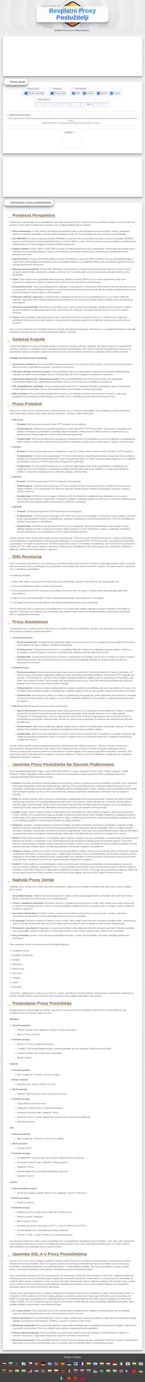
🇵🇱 (56, 1371)
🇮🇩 (115, 1364)
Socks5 (117, 93)
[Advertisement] (72, 56)
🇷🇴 (69, 1371)
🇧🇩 (17, 1364)
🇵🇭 (128, 1371)
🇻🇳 (69, 1378)
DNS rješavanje (37, 93)
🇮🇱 (95, 1364)
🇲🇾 (30, 1371)
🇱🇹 (4, 1371)
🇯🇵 (128, 1364)
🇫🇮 (76, 1364)
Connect (90, 93)
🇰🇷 (141, 1364)
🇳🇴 (43, 1371)
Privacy (67, 1357)
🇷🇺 (76, 1371)
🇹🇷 (134, 1371)
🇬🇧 (56, 1364)
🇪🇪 (69, 1364)
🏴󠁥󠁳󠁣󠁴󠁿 (24, 1364)
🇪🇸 (63, 1364)
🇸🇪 (102, 1371)
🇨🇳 (76, 1378)
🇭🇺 (108, 1364)
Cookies (77, 1357)
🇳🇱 (37, 1371)
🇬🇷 (50, 1364)
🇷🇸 (95, 1371)
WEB (78, 93)
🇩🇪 (43, 1364)
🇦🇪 (4, 1364)
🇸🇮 (89, 1371)
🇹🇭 (121, 1371)
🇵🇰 (63, 1378)
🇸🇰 (82, 1371)
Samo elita (61, 93)
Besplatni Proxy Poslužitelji (72, 14)
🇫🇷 (82, 1364)
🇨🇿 (30, 1364)
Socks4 (104, 93)
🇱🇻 (10, 1371)
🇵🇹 (63, 1371)
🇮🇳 (89, 1364)
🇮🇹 (121, 1364)
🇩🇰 (37, 1364)
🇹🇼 (82, 1378)
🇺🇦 (141, 1371)
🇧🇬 (10, 1364)
